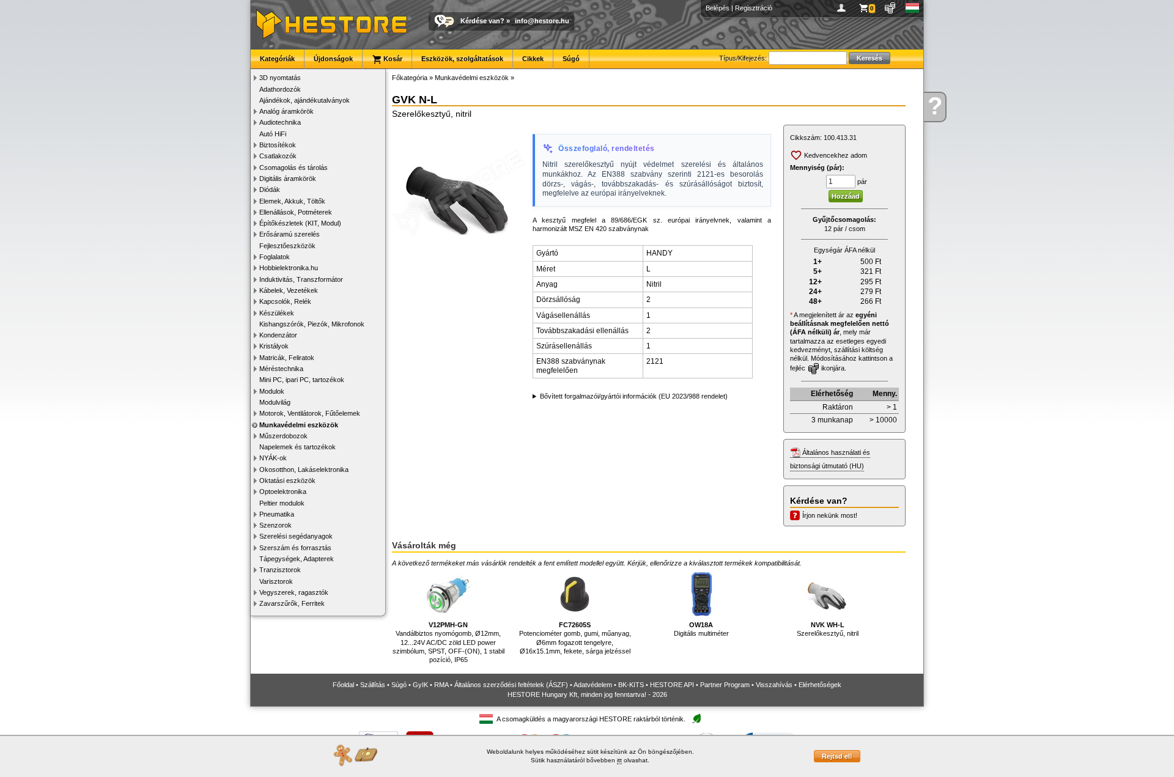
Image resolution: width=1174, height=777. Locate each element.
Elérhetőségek (820, 684)
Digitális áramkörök (287, 178)
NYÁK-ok (273, 458)
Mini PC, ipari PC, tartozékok (301, 379)
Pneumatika (276, 514)
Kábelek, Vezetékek (288, 290)
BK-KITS (631, 684)
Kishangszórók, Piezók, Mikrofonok (311, 324)
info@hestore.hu (542, 20)
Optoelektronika (282, 491)
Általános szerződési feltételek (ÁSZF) (511, 684)
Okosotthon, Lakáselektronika (304, 469)
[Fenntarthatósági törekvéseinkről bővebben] (696, 719)
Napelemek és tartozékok (297, 447)
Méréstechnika (281, 368)
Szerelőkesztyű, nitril (827, 629)
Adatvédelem (593, 684)
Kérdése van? (482, 20)
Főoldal (343, 684)
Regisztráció (753, 8)
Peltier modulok (282, 503)
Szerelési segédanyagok (296, 536)
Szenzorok (275, 525)
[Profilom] (843, 7)
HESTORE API (672, 684)
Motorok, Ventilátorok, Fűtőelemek (309, 413)
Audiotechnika (280, 122)
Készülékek (276, 313)
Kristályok (274, 346)
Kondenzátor (278, 335)
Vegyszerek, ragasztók (293, 592)
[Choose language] (913, 7)
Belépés (717, 8)
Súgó (571, 58)
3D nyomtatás (280, 77)
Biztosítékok (277, 145)
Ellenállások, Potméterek (295, 212)
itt (619, 760)
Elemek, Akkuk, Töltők (292, 201)
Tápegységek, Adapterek (296, 558)
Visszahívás (774, 684)
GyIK (420, 684)
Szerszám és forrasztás (295, 547)
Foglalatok (274, 256)
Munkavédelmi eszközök (298, 425)
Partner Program (725, 684)
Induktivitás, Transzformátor (301, 279)
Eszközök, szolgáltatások (462, 58)
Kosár (392, 58)
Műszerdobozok (283, 436)
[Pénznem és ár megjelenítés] (891, 7)
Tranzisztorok (280, 569)
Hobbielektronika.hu (288, 267)
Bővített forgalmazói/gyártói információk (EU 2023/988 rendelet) (634, 396)
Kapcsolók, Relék (285, 301)
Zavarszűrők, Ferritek (292, 603)
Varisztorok (276, 581)
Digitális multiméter (701, 629)
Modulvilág (274, 402)
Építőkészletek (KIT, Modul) (300, 223)
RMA (441, 684)
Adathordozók (280, 89)
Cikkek (533, 58)
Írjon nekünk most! (829, 515)
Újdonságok (333, 58)
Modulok (271, 391)
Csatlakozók (278, 156)
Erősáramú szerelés (289, 234)
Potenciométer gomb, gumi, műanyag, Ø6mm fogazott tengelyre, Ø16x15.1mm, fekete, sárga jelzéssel (575, 638)
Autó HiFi (272, 134)
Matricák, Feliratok (286, 357)
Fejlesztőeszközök (287, 245)
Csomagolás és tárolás (293, 167)
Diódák (269, 189)
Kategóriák (277, 58)
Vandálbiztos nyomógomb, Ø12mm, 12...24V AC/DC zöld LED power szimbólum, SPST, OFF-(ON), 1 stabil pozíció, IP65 (448, 642)
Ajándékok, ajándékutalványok (304, 100)
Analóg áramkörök (286, 111)
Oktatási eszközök (287, 480)
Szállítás (372, 684)
